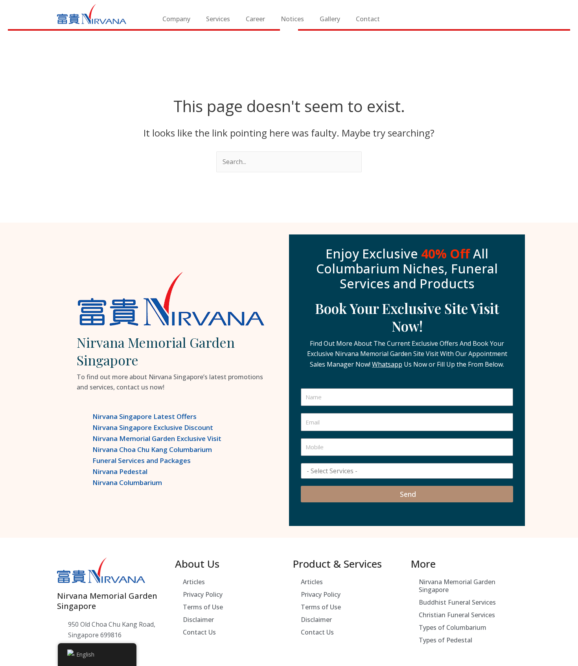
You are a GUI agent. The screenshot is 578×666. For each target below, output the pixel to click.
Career (255, 19)
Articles (194, 581)
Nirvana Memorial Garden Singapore (457, 585)
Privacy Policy (203, 594)
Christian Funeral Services (457, 615)
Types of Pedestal (445, 640)
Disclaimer (198, 619)
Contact (368, 19)
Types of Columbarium (452, 627)
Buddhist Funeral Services (457, 602)
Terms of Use (203, 607)
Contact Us (199, 632)
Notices (292, 19)
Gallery (330, 19)
